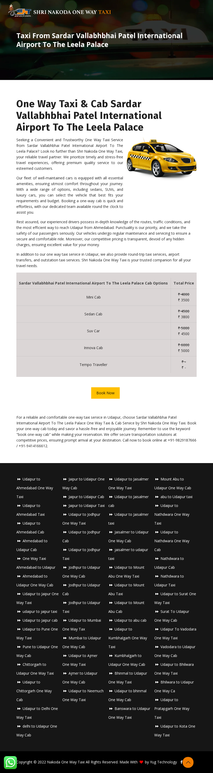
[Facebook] (181, 761)
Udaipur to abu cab (131, 620)
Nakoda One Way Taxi (66, 762)
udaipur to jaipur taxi (40, 611)
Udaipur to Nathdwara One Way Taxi (171, 514)
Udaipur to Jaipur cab (40, 620)
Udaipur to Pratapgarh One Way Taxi (171, 708)
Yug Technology (163, 762)
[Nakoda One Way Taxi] (59, 10)
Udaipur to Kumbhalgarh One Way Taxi (127, 638)
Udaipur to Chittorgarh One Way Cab (34, 691)
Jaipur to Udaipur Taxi (87, 505)
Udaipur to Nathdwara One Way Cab (171, 541)
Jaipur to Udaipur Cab (86, 496)
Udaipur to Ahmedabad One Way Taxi (34, 488)
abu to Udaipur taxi (176, 496)
